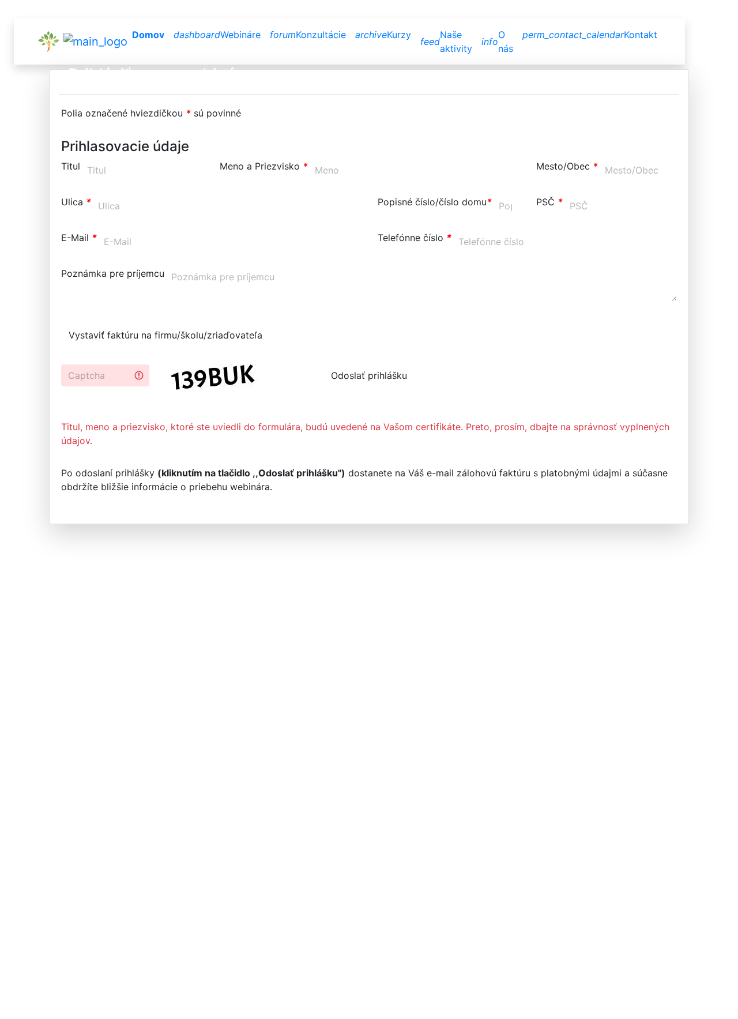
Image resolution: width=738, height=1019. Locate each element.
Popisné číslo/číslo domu (435, 202)
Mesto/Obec (567, 166)
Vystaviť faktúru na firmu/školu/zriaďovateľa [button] (165, 335)
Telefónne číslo (414, 237)
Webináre (217, 34)
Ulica (76, 202)
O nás (497, 41)
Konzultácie (308, 34)
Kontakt (589, 34)
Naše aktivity (446, 41)
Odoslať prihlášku (369, 375)
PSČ (549, 202)
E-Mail (79, 237)
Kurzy (383, 34)
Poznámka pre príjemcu (112, 273)
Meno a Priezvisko (264, 166)
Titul (70, 166)
